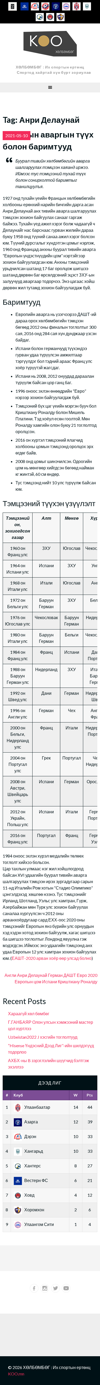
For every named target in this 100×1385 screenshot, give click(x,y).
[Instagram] (45, 1288)
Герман (55, 975)
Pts (90, 1095)
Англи (10, 975)
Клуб (18, 1095)
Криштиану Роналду (77, 981)
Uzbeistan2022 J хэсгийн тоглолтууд (42, 1036)
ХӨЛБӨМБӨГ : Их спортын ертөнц (50, 67)
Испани (49, 981)
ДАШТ (69, 975)
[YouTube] (66, 1288)
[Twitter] (55, 1288)
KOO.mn (16, 1373)
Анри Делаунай (32, 975)
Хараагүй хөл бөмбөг (28, 1013)
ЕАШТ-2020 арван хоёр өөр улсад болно (51, 958)
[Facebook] (34, 1288)
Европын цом (28, 981)
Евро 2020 (87, 975)
